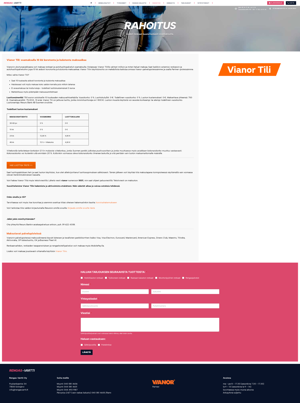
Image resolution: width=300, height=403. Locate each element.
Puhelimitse (106, 345)
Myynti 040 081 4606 (67, 383)
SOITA (291, 3)
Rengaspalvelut (192, 278)
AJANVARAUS (276, 3)
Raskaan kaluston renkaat (142, 278)
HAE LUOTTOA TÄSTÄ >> (21, 165)
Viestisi (86, 313)
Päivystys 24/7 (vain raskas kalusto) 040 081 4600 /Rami (84, 392)
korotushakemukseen (106, 202)
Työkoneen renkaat (116, 278)
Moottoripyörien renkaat (169, 278)
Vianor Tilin (61, 251)
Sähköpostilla (90, 345)
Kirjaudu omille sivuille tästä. (81, 208)
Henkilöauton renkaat (93, 278)
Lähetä (86, 352)
